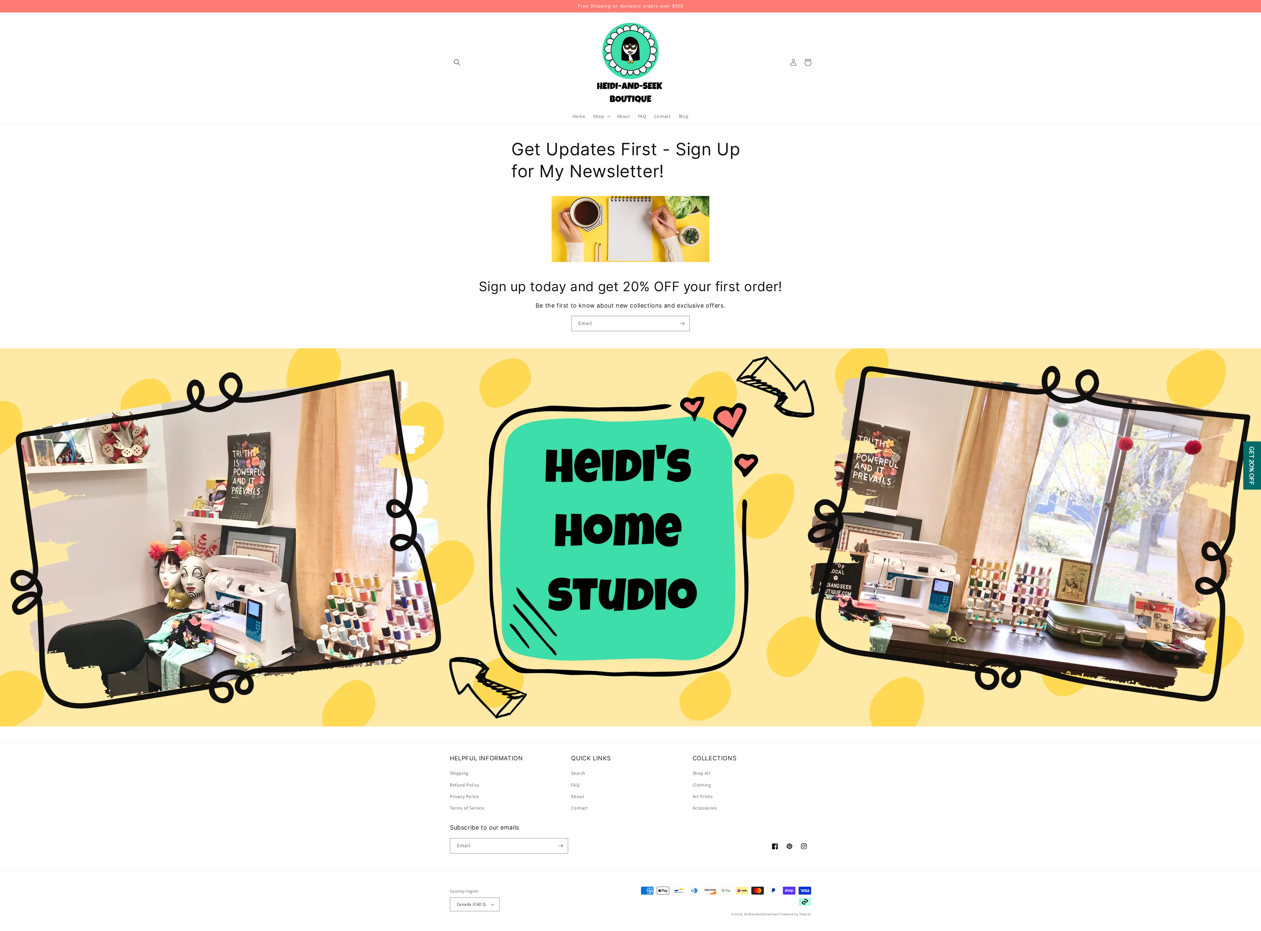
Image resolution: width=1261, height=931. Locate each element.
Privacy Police (464, 796)
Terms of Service (467, 808)
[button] (457, 62)
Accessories (705, 808)
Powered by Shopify (795, 914)
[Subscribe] (682, 323)
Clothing (702, 785)
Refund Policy (464, 785)
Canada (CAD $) (471, 904)
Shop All (702, 773)
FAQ (575, 785)
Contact (579, 808)
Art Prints (703, 796)
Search (578, 773)
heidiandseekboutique (761, 914)
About (577, 796)
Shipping (459, 773)
